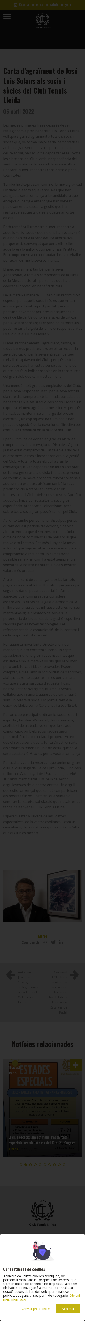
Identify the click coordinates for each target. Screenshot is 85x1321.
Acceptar (68, 1309)
